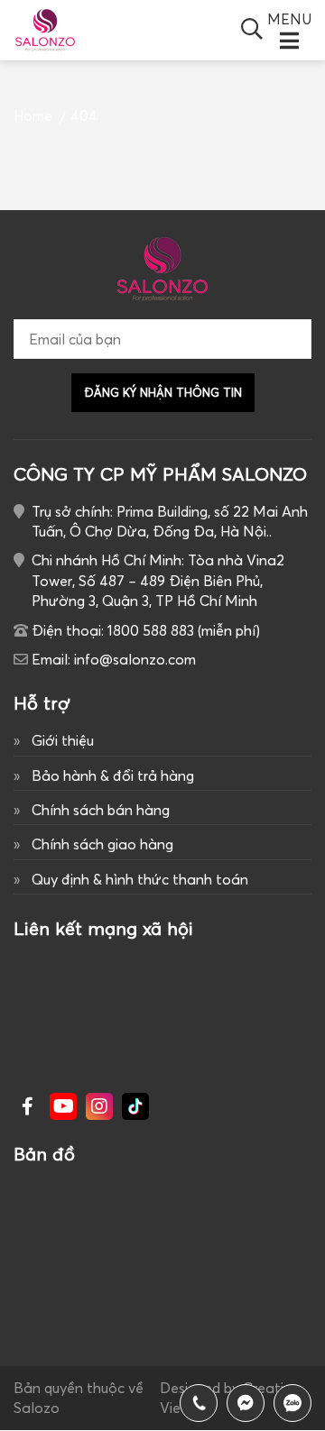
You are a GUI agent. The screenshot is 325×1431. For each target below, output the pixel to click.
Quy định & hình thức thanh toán (140, 879)
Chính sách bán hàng (101, 810)
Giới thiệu (63, 740)
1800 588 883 (292, 1403)
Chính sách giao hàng (102, 844)
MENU (289, 19)
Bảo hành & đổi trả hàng (113, 775)
